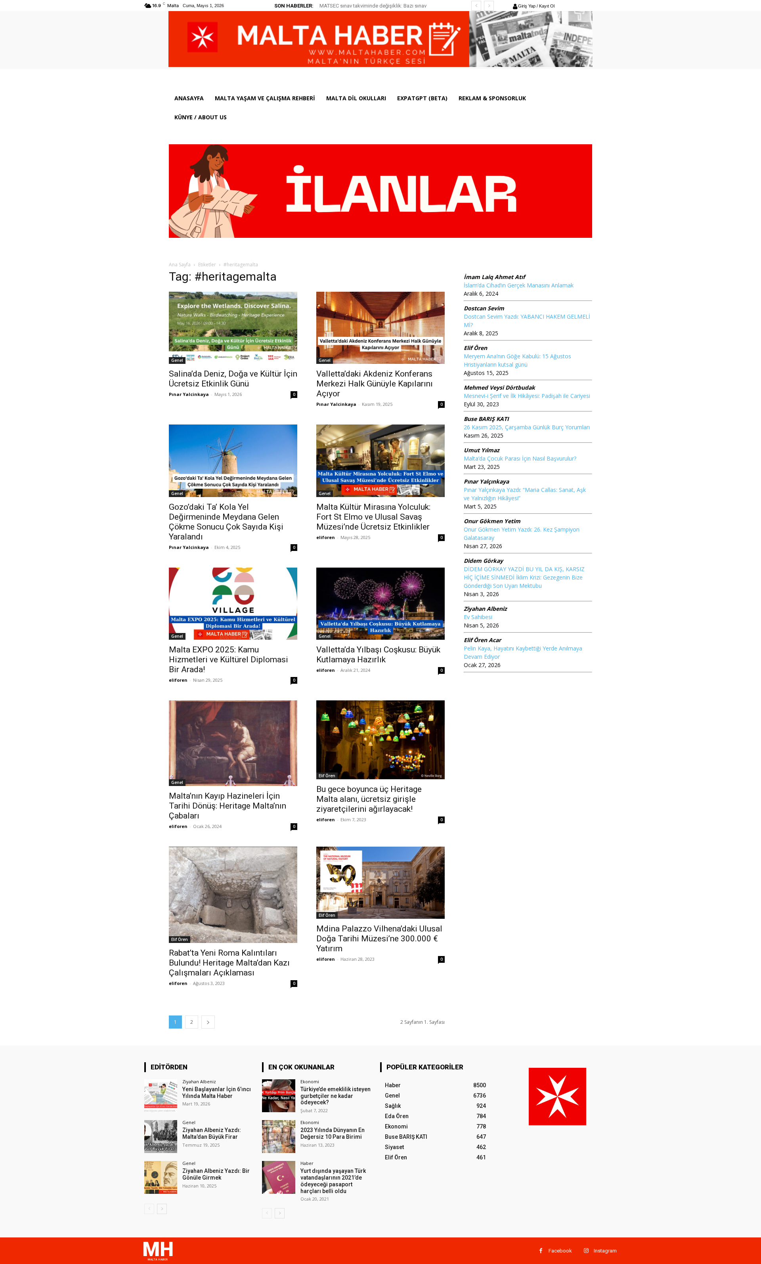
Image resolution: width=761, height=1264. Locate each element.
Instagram (605, 1251)
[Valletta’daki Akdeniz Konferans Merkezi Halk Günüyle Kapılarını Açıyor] (380, 328)
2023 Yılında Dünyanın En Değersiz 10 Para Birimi (332, 1133)
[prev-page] (149, 1209)
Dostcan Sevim (484, 308)
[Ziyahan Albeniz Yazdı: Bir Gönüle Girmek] (160, 1177)
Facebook (560, 1251)
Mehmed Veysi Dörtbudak (499, 387)
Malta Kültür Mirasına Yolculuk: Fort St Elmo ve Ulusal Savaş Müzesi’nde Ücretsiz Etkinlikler (373, 517)
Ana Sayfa (180, 264)
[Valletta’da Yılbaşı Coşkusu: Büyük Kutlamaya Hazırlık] (380, 604)
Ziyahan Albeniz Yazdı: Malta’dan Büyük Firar (211, 1133)
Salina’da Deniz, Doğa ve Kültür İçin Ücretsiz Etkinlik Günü (233, 378)
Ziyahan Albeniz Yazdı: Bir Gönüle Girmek (216, 1174)
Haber (307, 1163)
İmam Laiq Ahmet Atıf (494, 277)
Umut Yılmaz (481, 450)
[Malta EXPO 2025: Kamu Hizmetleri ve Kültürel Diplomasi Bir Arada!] (233, 604)
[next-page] (208, 1022)
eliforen (325, 537)
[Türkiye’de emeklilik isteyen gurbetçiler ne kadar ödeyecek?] (278, 1095)
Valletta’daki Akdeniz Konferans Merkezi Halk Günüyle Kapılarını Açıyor (374, 383)
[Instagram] (586, 1251)
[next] (489, 6)
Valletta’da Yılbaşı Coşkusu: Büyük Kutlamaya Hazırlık (378, 654)
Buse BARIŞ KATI (486, 419)
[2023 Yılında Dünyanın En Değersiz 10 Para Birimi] (278, 1136)
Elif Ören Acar (482, 640)
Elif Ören (327, 775)
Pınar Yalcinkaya (189, 394)
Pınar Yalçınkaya (486, 481)
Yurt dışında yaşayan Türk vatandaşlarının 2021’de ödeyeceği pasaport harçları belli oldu (333, 1181)
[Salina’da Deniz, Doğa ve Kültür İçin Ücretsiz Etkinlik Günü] (233, 328)
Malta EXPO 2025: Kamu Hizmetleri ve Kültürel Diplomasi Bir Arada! (228, 659)
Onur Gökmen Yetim (492, 521)
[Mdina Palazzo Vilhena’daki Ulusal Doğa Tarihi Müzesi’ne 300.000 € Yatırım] (380, 883)
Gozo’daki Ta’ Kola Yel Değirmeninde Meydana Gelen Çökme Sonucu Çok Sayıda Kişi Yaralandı (226, 521)
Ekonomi (309, 1081)
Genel (177, 360)
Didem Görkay (483, 560)
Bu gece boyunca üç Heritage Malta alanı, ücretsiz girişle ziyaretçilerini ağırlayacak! (369, 799)
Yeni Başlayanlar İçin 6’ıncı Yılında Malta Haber (216, 1092)
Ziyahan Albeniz (485, 608)
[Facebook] (541, 1251)
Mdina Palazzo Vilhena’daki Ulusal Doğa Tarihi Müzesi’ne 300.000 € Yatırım (379, 938)
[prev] (476, 6)
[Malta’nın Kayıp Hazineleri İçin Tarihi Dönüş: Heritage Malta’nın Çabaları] (233, 743)
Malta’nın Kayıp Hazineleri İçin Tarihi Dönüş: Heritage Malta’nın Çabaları (227, 805)
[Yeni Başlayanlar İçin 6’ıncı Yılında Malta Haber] (160, 1095)
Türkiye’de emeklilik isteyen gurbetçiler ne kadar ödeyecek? (335, 1096)
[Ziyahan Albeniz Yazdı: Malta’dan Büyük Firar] (160, 1136)
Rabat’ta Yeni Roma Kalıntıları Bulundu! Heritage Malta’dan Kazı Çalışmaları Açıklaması (229, 962)
